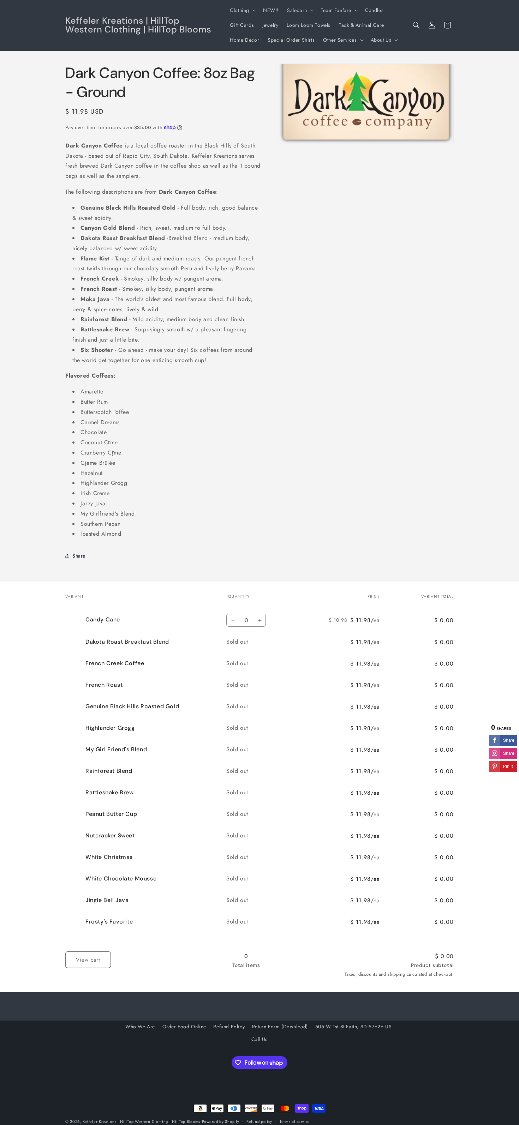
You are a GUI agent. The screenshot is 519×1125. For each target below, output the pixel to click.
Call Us (259, 1039)
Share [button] (78, 555)
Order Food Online (184, 1026)
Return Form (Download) (280, 1026)
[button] (242, 10)
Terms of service (295, 1121)
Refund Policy (229, 1026)
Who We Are (140, 1026)
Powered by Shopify (220, 1121)
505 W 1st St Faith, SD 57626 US (353, 1026)
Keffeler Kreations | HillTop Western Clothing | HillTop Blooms (141, 1121)
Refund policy (259, 1121)
